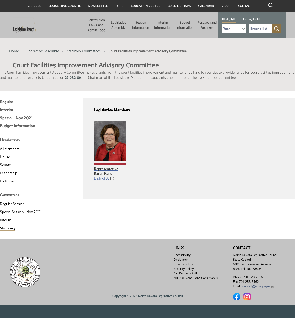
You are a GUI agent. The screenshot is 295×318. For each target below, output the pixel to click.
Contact (245, 6)
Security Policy (184, 269)
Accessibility (182, 255)
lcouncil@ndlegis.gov (256, 286)
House (5, 157)
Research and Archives (207, 25)
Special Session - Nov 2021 (21, 212)
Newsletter (98, 6)
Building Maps (179, 6)
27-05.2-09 (73, 78)
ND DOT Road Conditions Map (194, 278)
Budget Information (184, 25)
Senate (5, 165)
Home (14, 51)
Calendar (206, 6)
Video (226, 6)
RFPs (120, 6)
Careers (34, 6)
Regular (6, 101)
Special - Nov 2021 (16, 117)
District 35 (101, 178)
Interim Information (162, 25)
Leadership (8, 173)
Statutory (7, 228)
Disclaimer (181, 260)
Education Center (145, 6)
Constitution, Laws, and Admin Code (96, 25)
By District (8, 181)
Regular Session (12, 204)
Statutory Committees (84, 51)
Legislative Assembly (118, 25)
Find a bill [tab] (228, 19)
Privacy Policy (183, 264)
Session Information (140, 25)
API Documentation (187, 273)
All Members (9, 149)
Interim (6, 109)
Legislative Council (65, 6)
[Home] (22, 25)
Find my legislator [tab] (253, 19)
